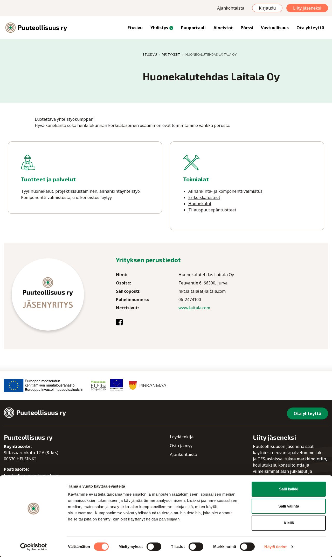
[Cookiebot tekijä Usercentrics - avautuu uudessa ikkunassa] (33, 547)
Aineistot (223, 28)
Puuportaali (193, 28)
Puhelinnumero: (132, 299)
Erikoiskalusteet (204, 197)
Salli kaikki (288, 489)
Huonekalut (199, 203)
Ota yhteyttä (310, 28)
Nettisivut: (127, 308)
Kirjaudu (267, 8)
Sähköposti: (128, 291)
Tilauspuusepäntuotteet (212, 210)
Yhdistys (159, 28)
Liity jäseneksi (307, 8)
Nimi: (121, 274)
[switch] (154, 546)
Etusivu (135, 28)
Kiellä (289, 523)
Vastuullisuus (275, 28)
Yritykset (171, 54)
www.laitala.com (194, 308)
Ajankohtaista (230, 8)
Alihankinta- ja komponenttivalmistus (225, 191)
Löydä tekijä (181, 437)
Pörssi (247, 28)
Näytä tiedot (275, 547)
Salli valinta (288, 506)
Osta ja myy (181, 445)
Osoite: (123, 283)
